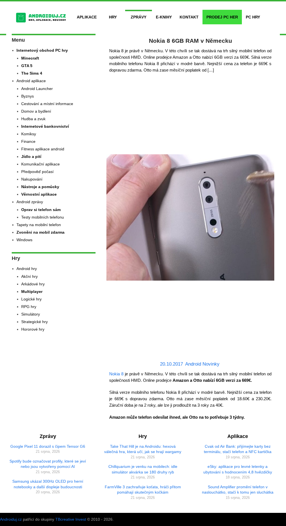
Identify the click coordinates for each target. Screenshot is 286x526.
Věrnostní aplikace (39, 194)
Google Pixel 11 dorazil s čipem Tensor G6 (47, 446)
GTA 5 (26, 65)
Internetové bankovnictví (45, 126)
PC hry (253, 17)
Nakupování (31, 179)
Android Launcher (37, 88)
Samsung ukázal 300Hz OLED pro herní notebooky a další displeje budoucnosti (47, 484)
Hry (113, 17)
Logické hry (31, 299)
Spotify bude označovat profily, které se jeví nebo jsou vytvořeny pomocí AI (47, 464)
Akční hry (29, 276)
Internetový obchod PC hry (42, 50)
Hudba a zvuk (33, 119)
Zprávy (138, 17)
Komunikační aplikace (40, 164)
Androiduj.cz (11, 519)
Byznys (27, 96)
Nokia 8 (116, 373)
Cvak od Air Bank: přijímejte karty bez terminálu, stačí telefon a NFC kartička (237, 449)
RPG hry (28, 306)
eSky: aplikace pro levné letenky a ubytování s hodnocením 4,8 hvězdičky (237, 469)
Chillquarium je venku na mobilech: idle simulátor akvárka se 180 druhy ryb (142, 469)
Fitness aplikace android (42, 149)
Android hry (26, 268)
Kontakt (189, 17)
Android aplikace (31, 81)
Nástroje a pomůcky (40, 186)
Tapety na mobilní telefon (38, 224)
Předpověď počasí (37, 171)
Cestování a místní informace (47, 103)
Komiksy (28, 134)
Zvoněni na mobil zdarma (40, 232)
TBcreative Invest (70, 519)
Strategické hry (34, 321)
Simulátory (30, 314)
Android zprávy (29, 202)
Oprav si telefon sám (41, 209)
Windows (24, 240)
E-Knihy (164, 17)
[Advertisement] (190, 115)
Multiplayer (31, 291)
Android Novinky (202, 364)
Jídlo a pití (31, 156)
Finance (28, 141)
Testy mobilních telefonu (42, 217)
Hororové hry (32, 329)
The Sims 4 (31, 73)
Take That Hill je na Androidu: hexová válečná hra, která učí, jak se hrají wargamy (142, 449)
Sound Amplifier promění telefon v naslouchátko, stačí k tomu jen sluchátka (237, 490)
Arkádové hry (33, 284)
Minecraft (30, 58)
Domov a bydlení (36, 111)
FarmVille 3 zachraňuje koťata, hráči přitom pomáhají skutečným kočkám (143, 490)
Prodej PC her (222, 17)
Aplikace (87, 17)
